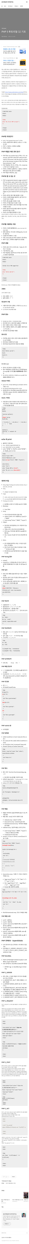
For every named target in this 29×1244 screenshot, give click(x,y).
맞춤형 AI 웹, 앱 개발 (9, 49)
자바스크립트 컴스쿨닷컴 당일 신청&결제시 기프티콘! (9, 60)
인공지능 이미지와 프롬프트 (6, 1237)
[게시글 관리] (8, 1177)
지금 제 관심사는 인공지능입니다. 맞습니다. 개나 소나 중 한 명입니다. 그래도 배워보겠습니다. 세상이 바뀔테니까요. (11, 1218)
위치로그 (16, 6)
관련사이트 (4, 1233)
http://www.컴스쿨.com (9, 58)
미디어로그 (10, 6)
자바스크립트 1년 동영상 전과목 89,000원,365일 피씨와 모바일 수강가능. (9, 63)
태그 (5, 6)
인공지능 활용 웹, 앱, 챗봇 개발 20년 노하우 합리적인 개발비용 (9, 52)
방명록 (21, 6)
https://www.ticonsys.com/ (10, 46)
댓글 (2, 1207)
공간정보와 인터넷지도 (7, 2)
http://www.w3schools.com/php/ (14, 92)
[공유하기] (6, 1177)
